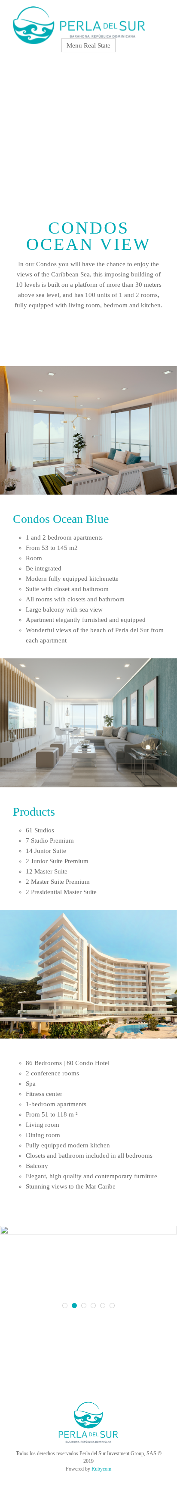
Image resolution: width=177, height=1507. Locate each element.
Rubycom (101, 1469)
